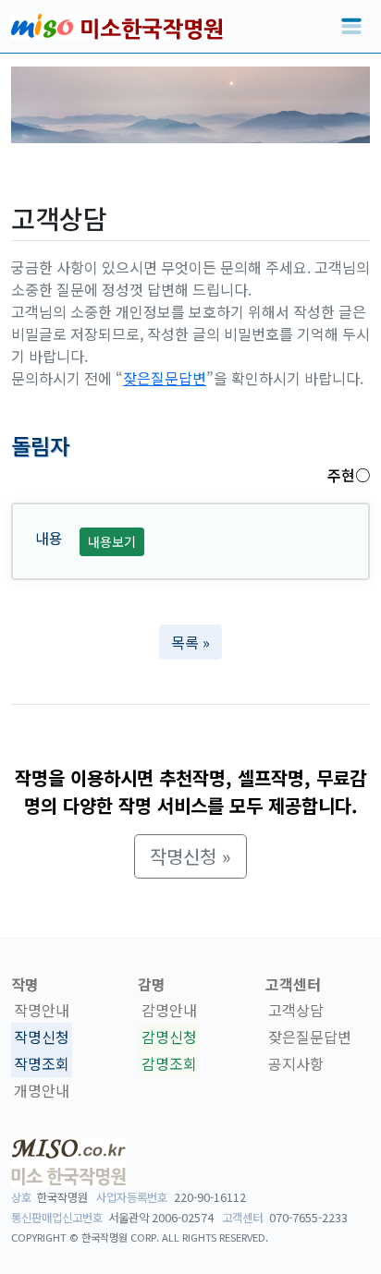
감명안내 (169, 1011)
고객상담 (296, 1011)
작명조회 (41, 1063)
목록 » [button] (190, 642)
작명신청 (41, 1036)
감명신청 (169, 1036)
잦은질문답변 (164, 378)
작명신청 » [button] (190, 856)
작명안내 (41, 1011)
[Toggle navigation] (351, 26)
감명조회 (169, 1063)
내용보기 (112, 541)
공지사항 (296, 1063)
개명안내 (41, 1090)
